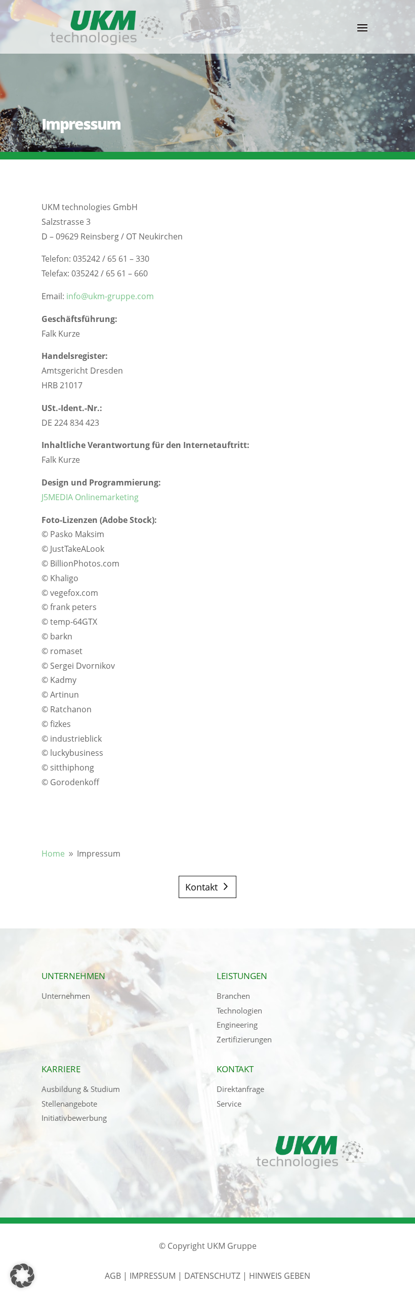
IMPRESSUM (153, 1275)
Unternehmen (66, 996)
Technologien (239, 1010)
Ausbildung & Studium (81, 1089)
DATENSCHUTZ (212, 1275)
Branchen (233, 996)
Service (229, 1104)
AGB (113, 1275)
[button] (22, 1275)
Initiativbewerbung (74, 1118)
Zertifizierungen (244, 1039)
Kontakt (201, 887)
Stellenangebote (69, 1104)
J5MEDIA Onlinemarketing (90, 497)
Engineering (237, 1025)
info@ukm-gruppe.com (110, 296)
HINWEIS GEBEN (279, 1275)
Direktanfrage (240, 1089)
